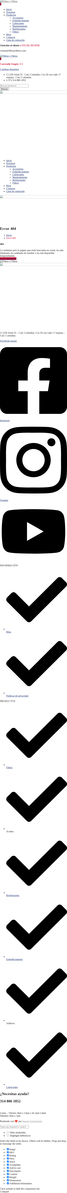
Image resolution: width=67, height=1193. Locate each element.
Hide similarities (17, 1132)
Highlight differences (20, 1135)
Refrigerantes (19, 29)
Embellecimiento (20, 20)
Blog (8, 34)
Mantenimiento (19, 26)
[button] (0, 58)
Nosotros (10, 12)
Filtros (15, 31)
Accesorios (17, 17)
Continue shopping (9, 69)
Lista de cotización (15, 40)
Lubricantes (18, 23)
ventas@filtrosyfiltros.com (13, 1107)
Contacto (10, 37)
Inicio (9, 9)
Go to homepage (8, 258)
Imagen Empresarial (32, 1121)
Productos (11, 15)
